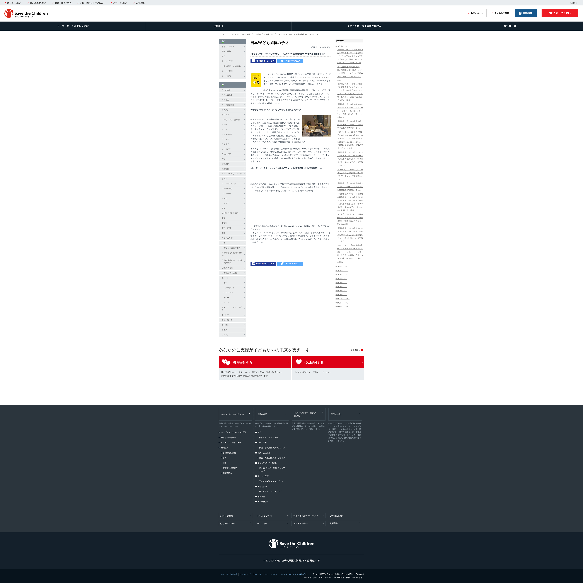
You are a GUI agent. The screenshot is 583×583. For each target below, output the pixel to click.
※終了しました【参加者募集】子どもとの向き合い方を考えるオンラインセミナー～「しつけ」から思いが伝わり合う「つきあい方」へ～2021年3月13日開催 (350, 253)
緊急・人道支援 (228, 46)
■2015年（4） (341, 287)
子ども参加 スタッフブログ (270, 491)
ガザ (223, 159)
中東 (223, 218)
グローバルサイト (270, 574)
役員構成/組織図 (229, 453)
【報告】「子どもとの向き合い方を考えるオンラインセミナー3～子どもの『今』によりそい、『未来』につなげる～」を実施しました (350, 110)
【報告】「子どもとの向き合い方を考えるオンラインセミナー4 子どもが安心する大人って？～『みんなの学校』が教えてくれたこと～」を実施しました (350, 56)
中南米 (224, 223)
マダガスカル (227, 293)
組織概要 (224, 448)
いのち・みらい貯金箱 (231, 120)
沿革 (224, 458)
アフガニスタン (228, 95)
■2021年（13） (342, 46)
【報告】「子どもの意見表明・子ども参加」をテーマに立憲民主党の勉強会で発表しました (350, 124)
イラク (224, 124)
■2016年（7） (341, 283)
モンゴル (225, 325)
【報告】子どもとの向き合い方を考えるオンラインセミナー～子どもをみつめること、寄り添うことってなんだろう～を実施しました (350, 159)
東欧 (223, 233)
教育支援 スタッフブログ (269, 437)
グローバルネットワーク (231, 442)
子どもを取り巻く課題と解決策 (364, 26)
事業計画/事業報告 (230, 468)
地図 (224, 463)
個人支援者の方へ (38, 3)
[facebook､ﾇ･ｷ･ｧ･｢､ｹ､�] (263, 61)
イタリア (225, 115)
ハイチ (224, 283)
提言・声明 (226, 228)
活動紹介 (218, 26)
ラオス (224, 330)
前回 (252, 97)
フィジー (225, 298)
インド (224, 129)
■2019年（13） (342, 271)
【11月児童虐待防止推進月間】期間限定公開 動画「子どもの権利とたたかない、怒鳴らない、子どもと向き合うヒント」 (350, 73)
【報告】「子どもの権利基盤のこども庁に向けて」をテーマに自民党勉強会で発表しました (350, 186)
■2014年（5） (341, 291)
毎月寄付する (242, 362)
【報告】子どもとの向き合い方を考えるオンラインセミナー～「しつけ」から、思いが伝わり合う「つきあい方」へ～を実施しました (350, 234)
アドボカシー (227, 90)
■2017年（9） (341, 279)
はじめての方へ (14, 3)
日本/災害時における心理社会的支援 (232, 261)
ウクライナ (226, 144)
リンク (221, 574)
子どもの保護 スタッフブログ (271, 481)
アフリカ (225, 100)
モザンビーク (227, 320)
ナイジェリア (227, 238)
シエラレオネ (227, 189)
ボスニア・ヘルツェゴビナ (232, 308)
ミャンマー (226, 315)
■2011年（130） (342, 299)
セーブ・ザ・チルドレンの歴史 (234, 432)
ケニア (224, 179)
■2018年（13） (342, 274)
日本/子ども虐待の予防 (256, 34)
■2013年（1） (341, 295)
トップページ (228, 34)
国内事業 (261, 497)
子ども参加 (226, 76)
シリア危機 (226, 193)
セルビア (225, 198)
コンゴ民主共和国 (229, 184)
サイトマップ (245, 574)
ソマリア (225, 203)
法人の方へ (262, 523)
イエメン (225, 110)
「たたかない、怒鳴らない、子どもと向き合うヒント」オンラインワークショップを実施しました (350, 174)
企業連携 (225, 164)
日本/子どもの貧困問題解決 (232, 254)
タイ (223, 208)
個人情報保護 (231, 574)
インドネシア (227, 134)
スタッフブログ (240, 34)
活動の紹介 (263, 414)
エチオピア (226, 149)
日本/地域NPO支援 (229, 273)
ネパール (225, 278)
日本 (223, 243)
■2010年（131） (342, 303)
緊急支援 (225, 169)
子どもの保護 (227, 61)
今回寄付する (314, 362)
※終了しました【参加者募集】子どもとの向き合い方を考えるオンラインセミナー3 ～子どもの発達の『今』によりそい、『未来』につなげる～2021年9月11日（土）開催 (350, 140)
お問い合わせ (477, 13)
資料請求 (527, 13)
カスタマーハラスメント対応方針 (293, 574)
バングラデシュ (228, 288)
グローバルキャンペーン (232, 174)
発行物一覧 (510, 26)
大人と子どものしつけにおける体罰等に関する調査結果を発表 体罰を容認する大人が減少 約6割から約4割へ (350, 219)
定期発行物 (227, 473)
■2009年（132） (342, 307)
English (573, 3)
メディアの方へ (120, 3)
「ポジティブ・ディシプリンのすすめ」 (312, 77)
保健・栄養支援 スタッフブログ (272, 448)
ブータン (225, 335)
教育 (223, 56)
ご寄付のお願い (562, 13)
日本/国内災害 (227, 268)
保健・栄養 (226, 51)
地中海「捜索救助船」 (231, 213)
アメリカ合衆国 (228, 105)
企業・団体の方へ (63, 3)
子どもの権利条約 (228, 437)
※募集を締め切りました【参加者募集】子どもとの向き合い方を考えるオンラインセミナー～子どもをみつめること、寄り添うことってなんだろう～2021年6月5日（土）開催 (350, 202)
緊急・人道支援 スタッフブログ (272, 458)
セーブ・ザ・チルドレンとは (73, 26)
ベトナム (225, 302)
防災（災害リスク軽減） (232, 66)
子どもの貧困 (227, 71)
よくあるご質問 (501, 13)
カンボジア (226, 154)
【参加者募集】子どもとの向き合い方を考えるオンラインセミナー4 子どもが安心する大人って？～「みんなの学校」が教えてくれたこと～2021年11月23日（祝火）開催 (350, 92)
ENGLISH (257, 574)
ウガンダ (225, 139)
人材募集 (140, 3)
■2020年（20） (342, 266)
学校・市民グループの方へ (92, 3)
